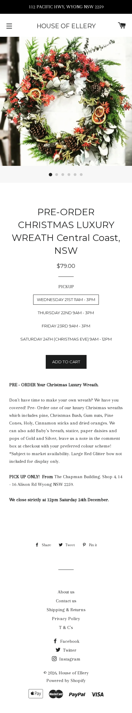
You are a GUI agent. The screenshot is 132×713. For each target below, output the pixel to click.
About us (66, 592)
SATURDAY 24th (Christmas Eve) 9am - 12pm (66, 339)
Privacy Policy (66, 618)
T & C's (66, 627)
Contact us (66, 601)
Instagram (69, 659)
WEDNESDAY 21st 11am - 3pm (66, 299)
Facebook (69, 641)
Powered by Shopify (66, 680)
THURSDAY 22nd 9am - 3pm (66, 312)
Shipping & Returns (66, 609)
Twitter (69, 650)
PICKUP (66, 286)
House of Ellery (66, 26)
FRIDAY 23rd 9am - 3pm (66, 325)
